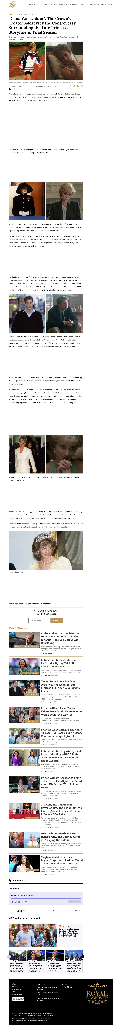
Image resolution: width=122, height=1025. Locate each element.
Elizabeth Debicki (37, 94)
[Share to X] (73, 86)
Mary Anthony (47, 702)
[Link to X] (65, 988)
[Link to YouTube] (71, 988)
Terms (14, 992)
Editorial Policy (17, 994)
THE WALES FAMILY (50, 4)
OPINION (84, 4)
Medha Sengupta (48, 653)
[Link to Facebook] (62, 988)
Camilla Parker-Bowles (18, 283)
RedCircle (19, 572)
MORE (110, 4)
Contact (14, 986)
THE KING (92, 4)
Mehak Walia (46, 675)
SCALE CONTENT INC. (47, 1013)
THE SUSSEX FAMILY (35, 4)
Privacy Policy (16, 989)
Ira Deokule (46, 771)
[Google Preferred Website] (18, 1000)
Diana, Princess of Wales (19, 94)
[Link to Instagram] (68, 988)
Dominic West (32, 97)
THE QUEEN (102, 4)
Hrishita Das (46, 745)
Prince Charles (19, 97)
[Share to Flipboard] (77, 86)
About (14, 984)
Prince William (18, 290)
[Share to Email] (81, 86)
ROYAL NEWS (74, 4)
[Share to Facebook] (70, 86)
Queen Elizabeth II (50, 97)
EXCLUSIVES (63, 4)
